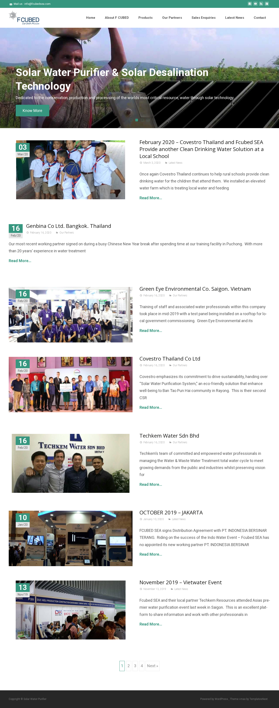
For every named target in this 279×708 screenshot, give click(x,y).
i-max (242, 699)
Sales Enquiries (204, 18)
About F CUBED (117, 18)
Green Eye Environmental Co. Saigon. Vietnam (195, 288)
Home (90, 18)
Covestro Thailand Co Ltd (170, 358)
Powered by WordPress (214, 699)
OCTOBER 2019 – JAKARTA (171, 512)
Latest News (234, 18)
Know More (32, 110)
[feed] (261, 5)
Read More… (151, 198)
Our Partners (172, 18)
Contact (260, 18)
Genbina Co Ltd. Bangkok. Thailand (68, 225)
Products (145, 18)
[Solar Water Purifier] (20, 16)
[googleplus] (267, 5)
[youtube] (255, 5)
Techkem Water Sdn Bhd (169, 435)
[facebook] (250, 5)
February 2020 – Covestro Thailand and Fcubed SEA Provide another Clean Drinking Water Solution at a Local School (202, 149)
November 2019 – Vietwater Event (181, 582)
